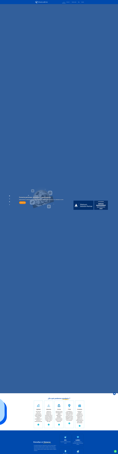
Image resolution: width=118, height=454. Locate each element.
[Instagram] (9, 199)
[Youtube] (9, 196)
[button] (115, 451)
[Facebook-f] (9, 204)
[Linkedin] (9, 201)
